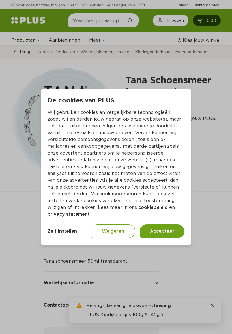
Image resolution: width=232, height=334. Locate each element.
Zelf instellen (62, 231)
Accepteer (162, 231)
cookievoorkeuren (121, 193)
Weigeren (113, 231)
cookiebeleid (153, 207)
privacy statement (69, 214)
